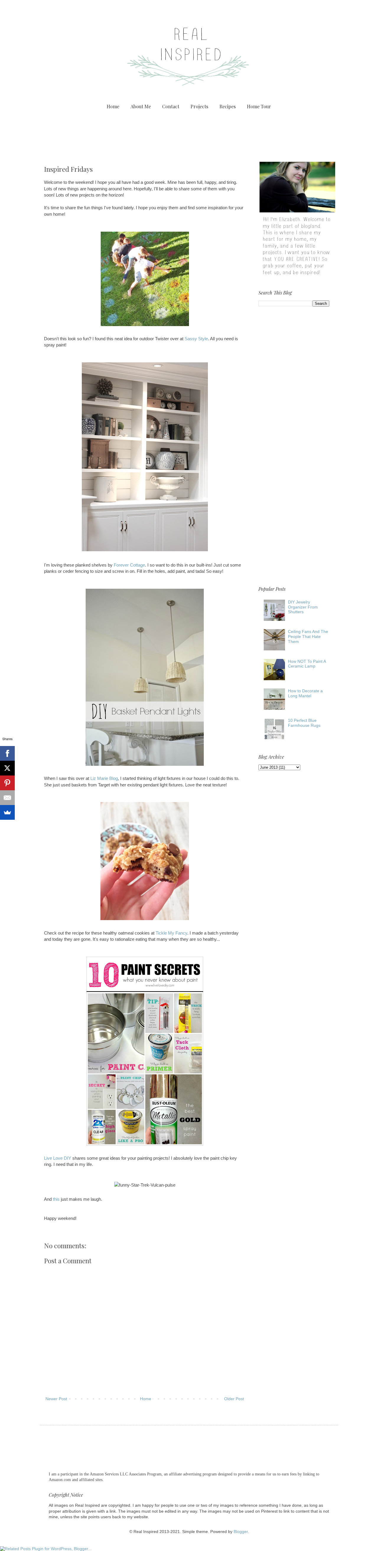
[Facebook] (7, 753)
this (56, 1199)
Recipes (227, 106)
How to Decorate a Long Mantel (305, 693)
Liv (47, 1158)
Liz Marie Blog (104, 778)
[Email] (7, 797)
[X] (7, 768)
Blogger (241, 1531)
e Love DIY (60, 1158)
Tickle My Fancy (171, 932)
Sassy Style (196, 338)
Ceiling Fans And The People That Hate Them (308, 636)
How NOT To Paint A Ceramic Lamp (307, 664)
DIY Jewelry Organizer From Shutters (303, 607)
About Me (141, 106)
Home (113, 106)
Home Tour (259, 106)
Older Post (234, 1398)
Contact (170, 106)
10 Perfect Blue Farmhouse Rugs (304, 723)
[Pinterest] (7, 782)
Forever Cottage (129, 564)
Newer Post (56, 1398)
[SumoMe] (7, 812)
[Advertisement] (189, 134)
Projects (199, 106)
